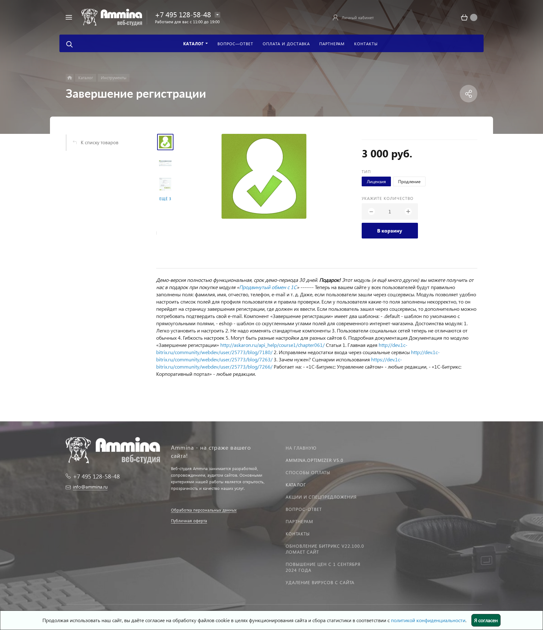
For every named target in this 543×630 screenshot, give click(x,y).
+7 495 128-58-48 (183, 14)
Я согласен (486, 620)
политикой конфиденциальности (428, 620)
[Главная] (70, 78)
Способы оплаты (308, 472)
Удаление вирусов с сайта (320, 582)
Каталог (296, 485)
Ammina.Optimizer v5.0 (314, 460)
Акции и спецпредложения (321, 497)
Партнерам (299, 521)
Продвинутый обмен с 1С (268, 287)
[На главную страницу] (111, 16)
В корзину (389, 230)
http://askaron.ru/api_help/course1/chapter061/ (272, 345)
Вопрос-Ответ (304, 509)
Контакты (298, 534)
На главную (301, 448)
